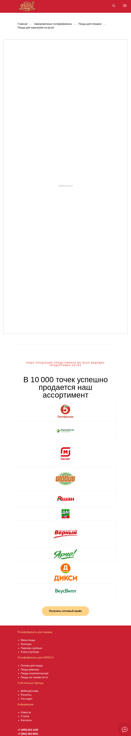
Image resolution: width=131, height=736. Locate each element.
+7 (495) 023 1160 (28, 729)
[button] (113, 5)
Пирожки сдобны (31, 648)
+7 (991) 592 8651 (28, 733)
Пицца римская (30, 669)
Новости (26, 712)
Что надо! (26, 698)
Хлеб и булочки (30, 652)
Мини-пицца (28, 640)
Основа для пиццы (32, 665)
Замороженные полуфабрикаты (53, 24)
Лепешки (26, 644)
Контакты (26, 720)
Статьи (25, 716)
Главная (22, 24)
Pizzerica (26, 694)
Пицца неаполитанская (34, 673)
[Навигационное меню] (125, 5)
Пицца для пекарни (89, 24)
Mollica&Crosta (29, 691)
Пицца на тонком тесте (34, 677)
